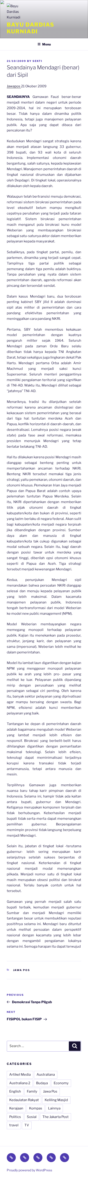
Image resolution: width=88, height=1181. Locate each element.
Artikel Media (20, 1075)
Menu (46, 44)
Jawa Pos (21, 970)
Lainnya (54, 1108)
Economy (61, 1083)
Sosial (32, 1117)
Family (32, 1091)
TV (26, 1125)
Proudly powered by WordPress (29, 1170)
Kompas (35, 1108)
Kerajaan (16, 1108)
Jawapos (14, 86)
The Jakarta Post (55, 1117)
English (15, 1091)
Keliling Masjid (56, 1100)
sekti (37, 61)
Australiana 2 (19, 1083)
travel (14, 1125)
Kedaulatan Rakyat (24, 1100)
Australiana (46, 1075)
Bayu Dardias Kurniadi (30, 28)
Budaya (42, 1083)
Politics (15, 1117)
